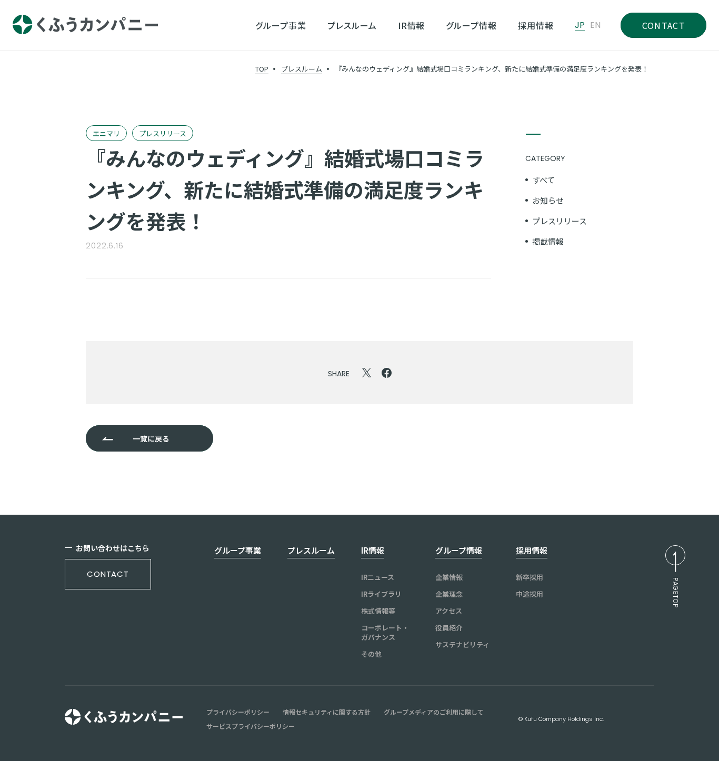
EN (595, 25)
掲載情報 (548, 241)
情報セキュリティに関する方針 (327, 712)
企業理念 (449, 594)
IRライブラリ (381, 594)
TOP (261, 69)
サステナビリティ (462, 644)
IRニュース (377, 577)
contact (108, 573)
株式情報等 (378, 611)
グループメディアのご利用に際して (434, 712)
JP (580, 25)
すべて (543, 179)
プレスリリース (559, 220)
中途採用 (529, 594)
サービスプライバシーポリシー (250, 726)
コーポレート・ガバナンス (385, 632)
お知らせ (548, 200)
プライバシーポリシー (237, 712)
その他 (371, 654)
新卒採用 (529, 577)
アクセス (448, 611)
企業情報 (449, 577)
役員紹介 (449, 628)
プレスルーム (301, 69)
